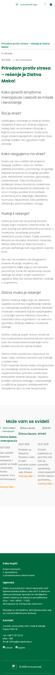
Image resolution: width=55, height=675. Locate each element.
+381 (10, 638)
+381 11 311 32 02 (15, 635)
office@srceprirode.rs (20, 641)
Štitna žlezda (27, 434)
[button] (3, 4)
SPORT (42, 434)
